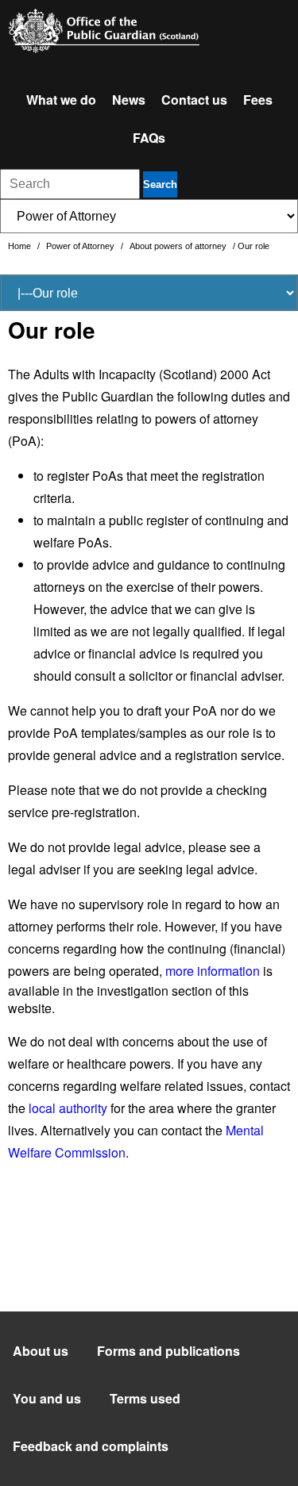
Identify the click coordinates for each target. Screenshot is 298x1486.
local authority (68, 1108)
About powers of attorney (179, 246)
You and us (47, 1398)
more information (212, 971)
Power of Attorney (81, 246)
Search (160, 184)
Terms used (145, 1398)
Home (20, 246)
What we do (61, 99)
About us (40, 1351)
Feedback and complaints (90, 1446)
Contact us (194, 99)
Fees (258, 99)
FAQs (149, 138)
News (128, 99)
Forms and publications (168, 1351)
